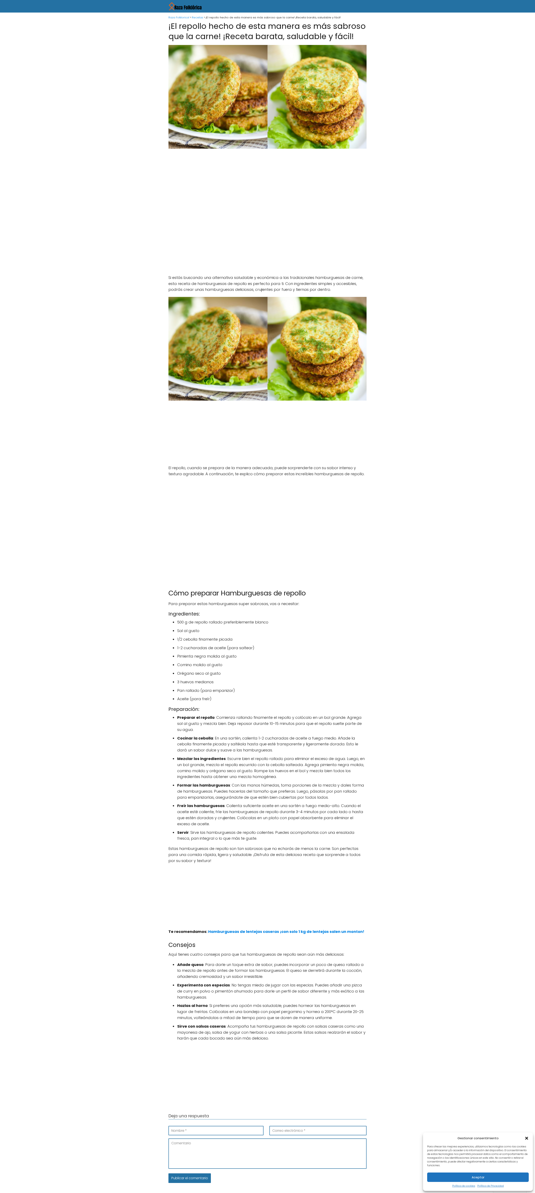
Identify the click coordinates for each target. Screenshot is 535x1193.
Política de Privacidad (490, 1186)
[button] (527, 1138)
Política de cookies (463, 1186)
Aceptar (478, 1177)
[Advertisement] (267, 182)
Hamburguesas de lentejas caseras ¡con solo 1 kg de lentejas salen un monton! (286, 931)
